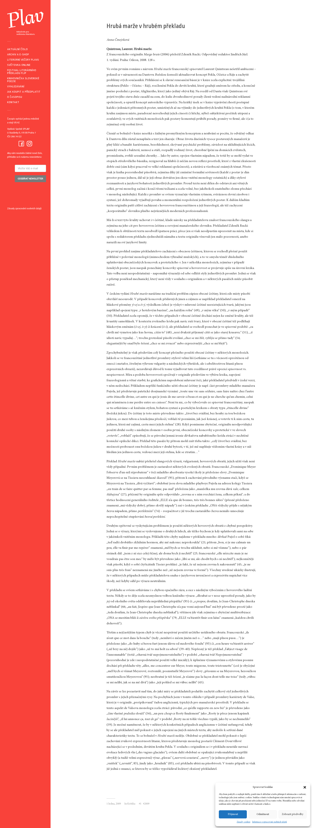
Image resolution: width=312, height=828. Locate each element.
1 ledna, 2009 (114, 803)
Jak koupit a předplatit (23, 91)
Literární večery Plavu (23, 59)
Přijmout (233, 814)
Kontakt (13, 102)
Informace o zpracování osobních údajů (269, 822)
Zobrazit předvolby (292, 814)
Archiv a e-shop (18, 54)
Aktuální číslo (17, 49)
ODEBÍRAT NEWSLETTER (30, 178)
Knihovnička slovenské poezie (23, 80)
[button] (305, 787)
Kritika (131, 803)
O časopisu (14, 97)
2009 (146, 803)
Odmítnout (263, 814)
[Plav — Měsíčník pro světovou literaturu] (25, 22)
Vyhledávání (15, 86)
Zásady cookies (243, 822)
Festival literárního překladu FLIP (21, 72)
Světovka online (19, 65)
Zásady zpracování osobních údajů (24, 208)
